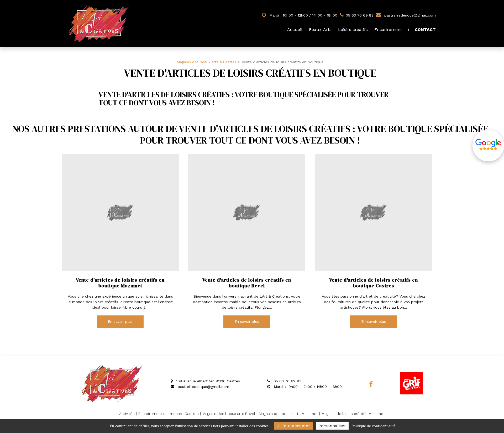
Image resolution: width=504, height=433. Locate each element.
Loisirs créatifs (353, 29)
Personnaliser (332, 425)
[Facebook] (371, 384)
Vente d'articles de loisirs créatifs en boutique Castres (373, 282)
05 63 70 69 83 (286, 381)
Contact (425, 29)
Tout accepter (295, 425)
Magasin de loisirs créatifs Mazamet (353, 413)
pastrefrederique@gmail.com (409, 15)
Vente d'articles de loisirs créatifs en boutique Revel (247, 282)
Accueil (294, 29)
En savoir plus (120, 321)
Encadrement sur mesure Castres (168, 413)
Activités (127, 413)
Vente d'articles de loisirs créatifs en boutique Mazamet (120, 282)
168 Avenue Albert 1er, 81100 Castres (207, 381)
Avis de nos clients (488, 145)
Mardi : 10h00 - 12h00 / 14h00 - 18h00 (302, 15)
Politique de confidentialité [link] (373, 426)
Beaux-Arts (320, 29)
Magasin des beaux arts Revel (228, 413)
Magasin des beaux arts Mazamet (288, 413)
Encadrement (388, 29)
